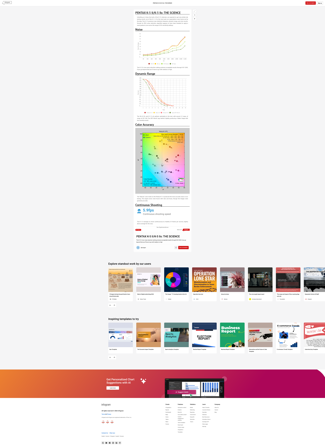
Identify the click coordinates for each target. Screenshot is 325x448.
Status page (205, 424)
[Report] (194, 18)
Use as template (310, 3)
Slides (166, 421)
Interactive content (182, 407)
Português (112, 436)
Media (191, 407)
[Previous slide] (110, 305)
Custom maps (181, 427)
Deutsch (107, 436)
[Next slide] (114, 305)
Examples (204, 412)
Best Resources (206, 417)
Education (192, 419)
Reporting (192, 412)
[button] (151, 64)
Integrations (180, 429)
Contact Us (105, 433)
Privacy (109, 414)
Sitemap (204, 426)
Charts (166, 417)
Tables (167, 419)
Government (193, 414)
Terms (103, 414)
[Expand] (194, 11)
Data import (180, 425)
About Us (217, 407)
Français (122, 436)
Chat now (112, 433)
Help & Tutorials (205, 407)
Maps (166, 414)
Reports (167, 409)
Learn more (113, 388)
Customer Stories (206, 409)
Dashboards (168, 412)
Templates (180, 432)
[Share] (194, 15)
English (103, 436)
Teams (191, 421)
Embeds (179, 409)
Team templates (181, 422)
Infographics (168, 407)
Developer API (205, 421)
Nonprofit (192, 417)
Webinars (204, 414)
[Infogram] (7, 3)
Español (117, 436)
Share (138, 229)
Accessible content (182, 414)
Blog (216, 412)
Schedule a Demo (206, 419)
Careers (216, 409)
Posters (167, 424)
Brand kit (180, 412)
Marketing (192, 409)
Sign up (320, 3)
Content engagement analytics (180, 418)
